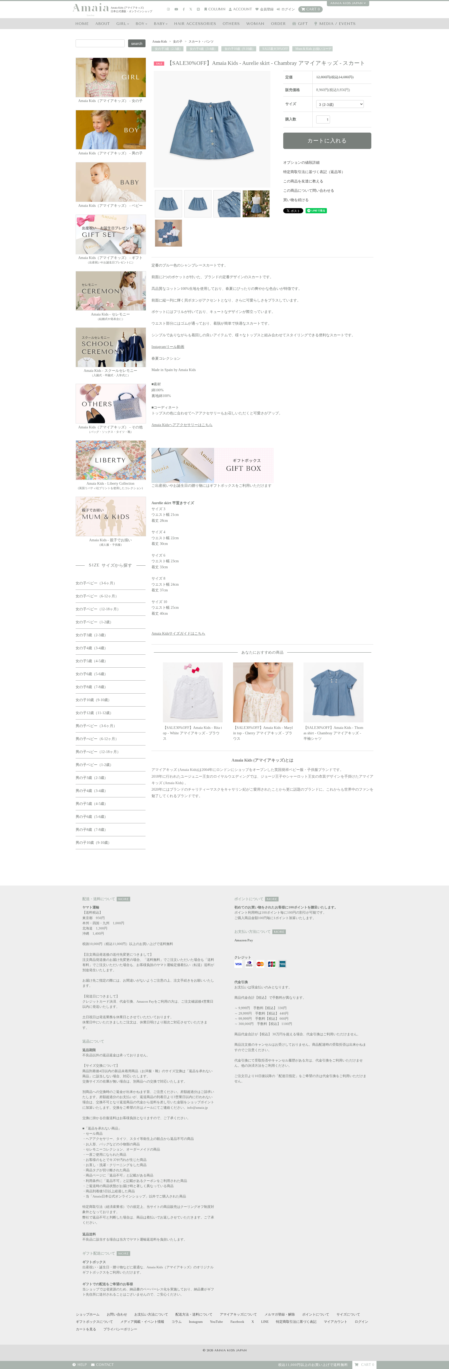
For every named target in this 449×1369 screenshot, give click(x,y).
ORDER (278, 24)
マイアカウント (335, 1322)
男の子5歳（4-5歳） (92, 804)
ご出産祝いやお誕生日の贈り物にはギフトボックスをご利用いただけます (211, 486)
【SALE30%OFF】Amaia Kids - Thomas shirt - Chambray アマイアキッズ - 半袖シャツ (333, 733)
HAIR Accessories (195, 24)
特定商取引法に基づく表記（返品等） (314, 172)
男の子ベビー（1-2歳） (94, 765)
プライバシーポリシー (120, 1329)
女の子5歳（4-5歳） (92, 661)
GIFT (303, 24)
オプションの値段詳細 (301, 163)
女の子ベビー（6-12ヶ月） (97, 596)
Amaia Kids (159, 41)
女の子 (177, 41)
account (242, 9)
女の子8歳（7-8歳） (92, 687)
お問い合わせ (117, 1314)
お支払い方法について (151, 1314)
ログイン (288, 9)
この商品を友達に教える (303, 181)
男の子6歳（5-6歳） (92, 817)
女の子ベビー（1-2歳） (94, 622)
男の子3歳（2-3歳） (92, 778)
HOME (82, 24)
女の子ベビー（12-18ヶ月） (98, 609)
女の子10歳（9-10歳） (239, 49)
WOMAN (255, 24)
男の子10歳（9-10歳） (93, 843)
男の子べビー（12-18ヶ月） (98, 752)
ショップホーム (88, 1314)
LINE (265, 1322)
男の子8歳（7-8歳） (92, 830)
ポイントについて (315, 1314)
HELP (82, 1365)
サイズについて (348, 1314)
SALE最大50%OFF (275, 49)
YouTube (216, 1322)
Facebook (237, 1322)
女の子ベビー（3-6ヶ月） (96, 583)
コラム (176, 1322)
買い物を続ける (296, 200)
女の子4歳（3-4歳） (203, 49)
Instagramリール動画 (167, 347)
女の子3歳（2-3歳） (168, 49)
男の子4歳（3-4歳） (92, 791)
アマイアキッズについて (238, 1314)
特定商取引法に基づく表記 (296, 1322)
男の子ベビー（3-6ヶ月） (96, 726)
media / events (337, 24)
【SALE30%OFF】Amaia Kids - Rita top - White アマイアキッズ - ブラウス (192, 733)
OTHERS (231, 24)
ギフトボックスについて (94, 1322)
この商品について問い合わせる (308, 191)
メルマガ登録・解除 (280, 1314)
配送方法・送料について (194, 1314)
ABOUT (102, 24)
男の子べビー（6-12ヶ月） (97, 739)
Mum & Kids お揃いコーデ (313, 49)
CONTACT (105, 1365)
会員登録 (267, 9)
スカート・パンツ (201, 41)
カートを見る (86, 1329)
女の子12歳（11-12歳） (94, 713)
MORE (123, 899)
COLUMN (217, 9)
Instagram (196, 1322)
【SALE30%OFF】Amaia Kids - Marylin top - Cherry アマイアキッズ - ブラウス (263, 733)
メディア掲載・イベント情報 (142, 1322)
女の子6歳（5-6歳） (92, 674)
